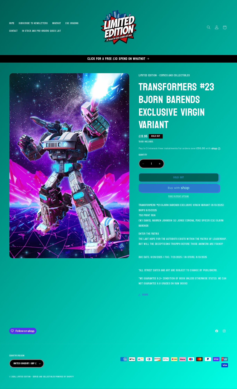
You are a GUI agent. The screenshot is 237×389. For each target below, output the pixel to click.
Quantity (143, 155)
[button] (209, 27)
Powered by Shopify (65, 377)
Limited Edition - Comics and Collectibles (36, 377)
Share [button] (145, 294)
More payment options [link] (178, 196)
